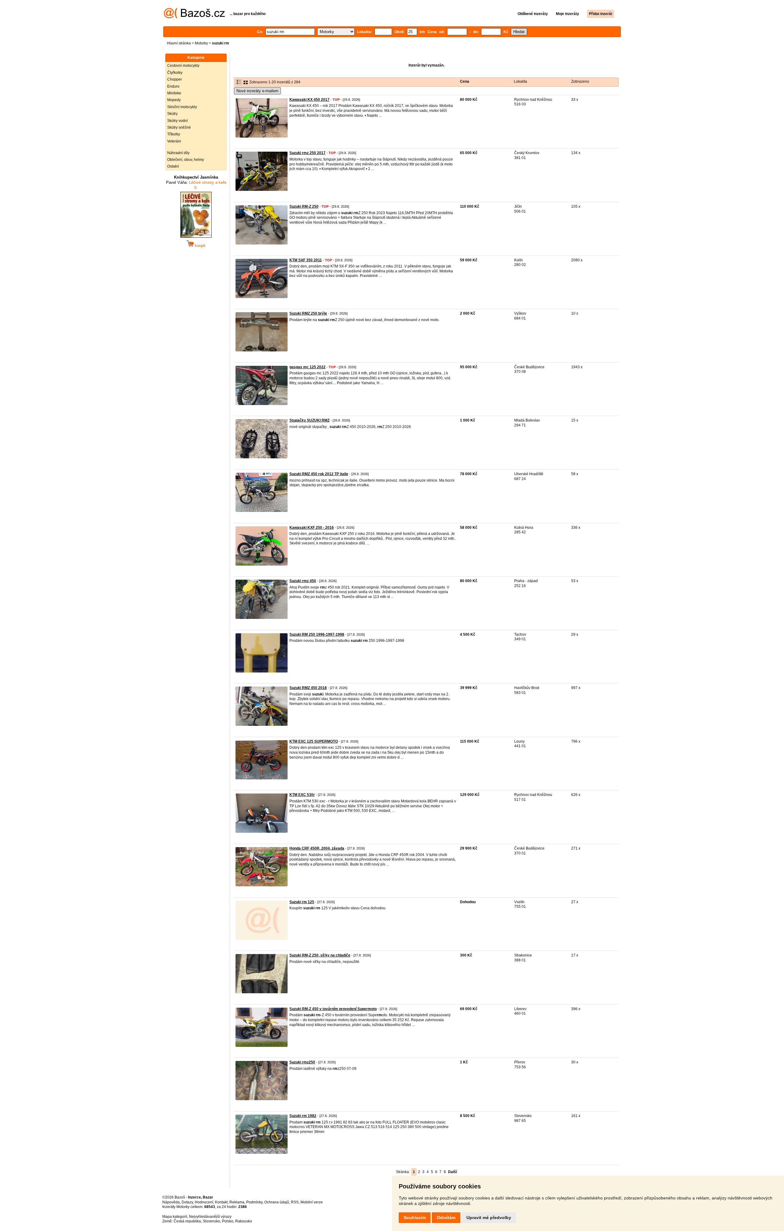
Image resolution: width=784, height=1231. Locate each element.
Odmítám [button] (446, 1217)
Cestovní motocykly (183, 65)
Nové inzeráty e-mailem (257, 91)
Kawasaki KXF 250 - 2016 (311, 527)
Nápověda (171, 1202)
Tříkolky (173, 134)
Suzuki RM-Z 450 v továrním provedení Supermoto (333, 1009)
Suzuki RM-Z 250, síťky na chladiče (319, 955)
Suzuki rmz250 (302, 1062)
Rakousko (243, 1221)
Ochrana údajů (276, 1202)
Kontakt (221, 1202)
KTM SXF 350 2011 (305, 260)
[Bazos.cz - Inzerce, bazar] (194, 17)
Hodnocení (204, 1202)
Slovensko (211, 1221)
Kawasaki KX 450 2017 (309, 99)
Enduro (173, 86)
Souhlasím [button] (415, 1217)
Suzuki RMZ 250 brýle (308, 313)
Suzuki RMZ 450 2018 (308, 688)
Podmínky (254, 1202)
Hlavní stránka (179, 43)
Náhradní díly (178, 153)
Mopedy (174, 100)
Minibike (174, 93)
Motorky (201, 43)
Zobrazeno (580, 81)
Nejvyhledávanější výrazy (210, 1216)
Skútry (172, 114)
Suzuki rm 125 (301, 902)
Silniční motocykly (182, 107)
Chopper (174, 79)
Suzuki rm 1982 (302, 1116)
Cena (464, 81)
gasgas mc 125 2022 (307, 367)
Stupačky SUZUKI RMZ (309, 420)
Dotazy (187, 1202)
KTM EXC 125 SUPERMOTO (313, 741)
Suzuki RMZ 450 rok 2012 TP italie (318, 474)
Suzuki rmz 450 (302, 581)
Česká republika (187, 1221)
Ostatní (173, 166)
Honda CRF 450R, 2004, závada (316, 848)
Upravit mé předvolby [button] (488, 1217)
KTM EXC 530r (302, 795)
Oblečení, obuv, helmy (185, 159)
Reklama (236, 1202)
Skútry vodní (177, 121)
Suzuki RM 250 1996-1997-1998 (316, 634)
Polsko (227, 1221)
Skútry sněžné (179, 127)
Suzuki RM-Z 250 (303, 206)
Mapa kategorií (174, 1216)
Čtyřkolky (175, 72)
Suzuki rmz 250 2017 (307, 153)
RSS (295, 1202)
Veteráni (174, 141)
